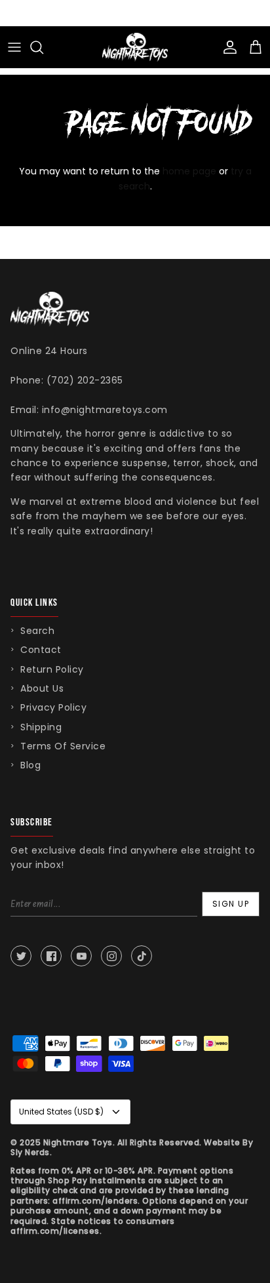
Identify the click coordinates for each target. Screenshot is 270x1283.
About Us (42, 688)
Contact (41, 649)
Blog (30, 765)
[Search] (43, 47)
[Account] (226, 47)
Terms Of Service (63, 746)
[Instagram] (111, 955)
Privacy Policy (53, 707)
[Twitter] (20, 955)
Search (37, 630)
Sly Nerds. (31, 1152)
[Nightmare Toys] (135, 47)
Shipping (41, 727)
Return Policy (52, 669)
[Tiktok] (141, 955)
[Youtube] (81, 955)
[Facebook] (51, 955)
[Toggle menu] (14, 47)
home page (189, 171)
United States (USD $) (61, 1111)
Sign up (231, 903)
